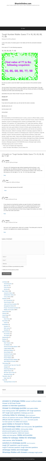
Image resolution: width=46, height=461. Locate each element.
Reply (5, 175)
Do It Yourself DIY (8, 300)
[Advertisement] (23, 17)
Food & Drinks (5, 311)
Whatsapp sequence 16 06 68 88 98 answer (17, 142)
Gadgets (6, 367)
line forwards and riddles (11, 429)
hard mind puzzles (26, 426)
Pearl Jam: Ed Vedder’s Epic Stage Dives (13, 145)
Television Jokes (6, 376)
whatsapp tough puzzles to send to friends (12, 143)
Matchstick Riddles (8, 350)
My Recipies (5, 324)
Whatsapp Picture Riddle (33, 138)
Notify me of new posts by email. (11, 269)
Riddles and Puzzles (9, 309)
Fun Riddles (7, 344)
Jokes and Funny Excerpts (10, 304)
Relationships (5, 337)
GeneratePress (31, 459)
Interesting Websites (9, 368)
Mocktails (6, 330)
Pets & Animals (6, 331)
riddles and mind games (9, 435)
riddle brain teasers (23, 433)
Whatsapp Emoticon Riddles (10, 359)
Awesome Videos (8, 293)
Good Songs (5, 315)
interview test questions (22, 129)
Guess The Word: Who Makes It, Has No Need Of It (15, 147)
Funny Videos (7, 296)
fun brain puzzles (33, 419)
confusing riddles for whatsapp (13, 415)
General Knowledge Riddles (10, 346)
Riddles (4, 341)
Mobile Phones (7, 370)
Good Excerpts (7, 302)
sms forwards (10, 132)
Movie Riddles (7, 352)
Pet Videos (6, 335)
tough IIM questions (22, 445)
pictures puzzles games (9, 431)
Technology (5, 363)
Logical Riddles (7, 348)
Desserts (6, 326)
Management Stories (9, 306)
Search (4, 389)
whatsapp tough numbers (34, 142)
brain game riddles (32, 408)
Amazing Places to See (9, 381)
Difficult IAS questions (21, 125)
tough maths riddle (10, 136)
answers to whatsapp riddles (29, 121)
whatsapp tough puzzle (35, 452)
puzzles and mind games (9, 433)
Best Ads (6, 285)
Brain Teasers (7, 343)
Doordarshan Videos (9, 294)
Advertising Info (8, 283)
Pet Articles (7, 333)
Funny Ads (6, 287)
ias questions (37, 426)
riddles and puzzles (6, 130)
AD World (4, 282)
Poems (5, 322)
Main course (7, 328)
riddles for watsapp (16, 130)
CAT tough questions (20, 123)
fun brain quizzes (7, 421)
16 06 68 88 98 (7, 117)
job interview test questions (35, 129)
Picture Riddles (7, 357)
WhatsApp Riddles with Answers (15, 452)
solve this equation (31, 443)
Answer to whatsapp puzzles (14, 121)
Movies (4, 317)
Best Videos (5, 291)
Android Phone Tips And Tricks (11, 365)
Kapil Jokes (6, 378)
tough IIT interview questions (14, 134)
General (5, 116)
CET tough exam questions (31, 123)
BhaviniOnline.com (23, 3)
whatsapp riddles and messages (21, 140)
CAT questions (10, 123)
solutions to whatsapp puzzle (21, 132)
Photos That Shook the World (11, 307)
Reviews (4, 339)
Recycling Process (8, 374)
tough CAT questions (34, 132)
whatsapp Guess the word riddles (18, 138)
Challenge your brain (27, 413)
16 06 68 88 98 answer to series (19, 117)
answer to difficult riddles (33, 117)
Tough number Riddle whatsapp (23, 136)
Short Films (6, 319)
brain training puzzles (8, 410)
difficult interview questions (33, 125)
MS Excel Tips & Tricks (9, 372)
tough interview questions (28, 134)
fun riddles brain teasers (20, 421)
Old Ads (6, 289)
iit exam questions (11, 129)
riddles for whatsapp (27, 130)
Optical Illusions (7, 355)
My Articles (5, 320)
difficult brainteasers (30, 415)
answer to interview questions (13, 406)
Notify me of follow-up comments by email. (13, 266)
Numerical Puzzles (8, 354)
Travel (3, 379)
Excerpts (4, 298)
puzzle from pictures (23, 431)
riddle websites (6, 440)
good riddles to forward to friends (20, 127)
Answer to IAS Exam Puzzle (27, 119)
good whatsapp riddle (34, 127)
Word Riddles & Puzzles (9, 361)
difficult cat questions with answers (13, 417)
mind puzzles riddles (27, 429)
